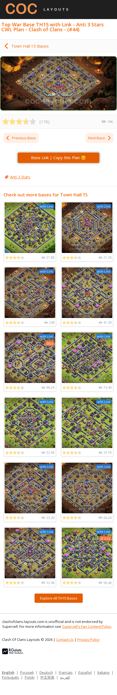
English (8, 672)
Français (66, 672)
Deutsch (46, 672)
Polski (30, 677)
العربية (65, 677)
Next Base (96, 137)
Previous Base (24, 137)
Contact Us (65, 639)
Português (10, 677)
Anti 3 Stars (20, 177)
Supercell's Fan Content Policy (86, 626)
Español (85, 672)
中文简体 (47, 677)
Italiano (103, 672)
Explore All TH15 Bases (58, 598)
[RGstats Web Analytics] (12, 652)
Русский (27, 672)
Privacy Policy (88, 639)
